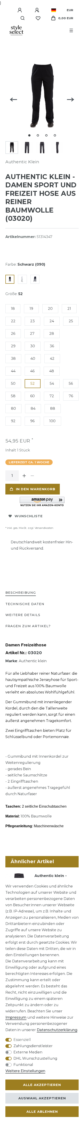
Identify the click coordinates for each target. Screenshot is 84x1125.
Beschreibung (20, 593)
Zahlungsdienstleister (33, 1046)
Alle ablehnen (42, 1112)
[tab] (20, 593)
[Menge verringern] (32, 475)
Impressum (15, 1017)
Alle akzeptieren (42, 1085)
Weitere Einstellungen (25, 1071)
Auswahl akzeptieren (42, 1098)
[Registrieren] (37, 10)
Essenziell (22, 1040)
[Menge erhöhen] (24, 475)
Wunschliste (29, 516)
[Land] (53, 10)
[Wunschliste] (38, 18)
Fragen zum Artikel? (28, 626)
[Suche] (22, 18)
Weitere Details (22, 615)
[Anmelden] (20, 10)
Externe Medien (27, 1052)
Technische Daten (24, 604)
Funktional (23, 1065)
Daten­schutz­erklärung (57, 1030)
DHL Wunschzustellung (35, 1058)
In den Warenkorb (35, 489)
